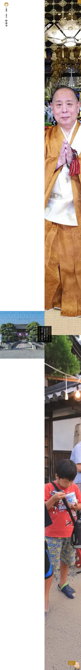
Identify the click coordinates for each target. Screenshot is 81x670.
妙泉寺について (25, 2)
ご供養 (34, 2)
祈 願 (41, 2)
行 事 (48, 2)
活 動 (55, 2)
